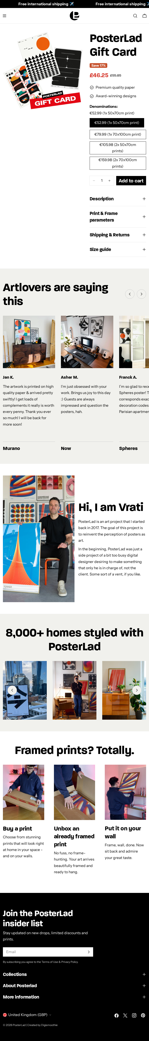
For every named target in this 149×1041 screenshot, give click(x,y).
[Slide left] (129, 294)
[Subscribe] (89, 952)
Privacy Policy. (69, 962)
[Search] (135, 16)
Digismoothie (49, 1025)
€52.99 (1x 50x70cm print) (116, 122)
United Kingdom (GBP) (28, 1015)
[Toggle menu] (4, 16)
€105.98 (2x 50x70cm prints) (118, 147)
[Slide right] (141, 294)
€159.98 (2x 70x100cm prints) (118, 163)
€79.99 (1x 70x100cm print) (117, 134)
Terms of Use (50, 962)
